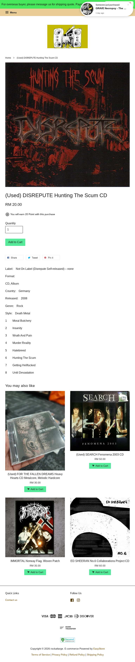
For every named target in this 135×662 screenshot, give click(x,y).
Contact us (11, 600)
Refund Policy (77, 654)
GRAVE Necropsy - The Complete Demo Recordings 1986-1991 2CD (111, 8)
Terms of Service (40, 654)
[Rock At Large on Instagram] (78, 601)
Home (8, 58)
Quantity (10, 223)
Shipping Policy (95, 654)
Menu (13, 12)
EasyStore (99, 648)
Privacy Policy (59, 654)
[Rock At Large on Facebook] (72, 601)
